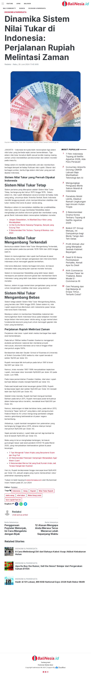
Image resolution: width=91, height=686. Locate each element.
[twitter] (25, 504)
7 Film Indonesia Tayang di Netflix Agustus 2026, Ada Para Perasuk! (75, 158)
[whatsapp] (21, 504)
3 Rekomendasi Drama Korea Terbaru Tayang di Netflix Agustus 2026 (75, 217)
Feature (10, 3)
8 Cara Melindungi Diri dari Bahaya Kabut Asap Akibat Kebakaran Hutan (50, 553)
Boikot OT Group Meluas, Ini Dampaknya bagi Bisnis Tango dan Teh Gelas (74, 233)
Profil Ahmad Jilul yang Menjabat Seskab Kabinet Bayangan (75, 248)
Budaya (22, 8)
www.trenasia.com (34, 480)
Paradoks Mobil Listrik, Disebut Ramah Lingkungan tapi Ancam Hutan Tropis (76, 201)
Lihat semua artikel (20, 515)
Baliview (27, 3)
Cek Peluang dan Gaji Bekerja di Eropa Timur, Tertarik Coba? (75, 290)
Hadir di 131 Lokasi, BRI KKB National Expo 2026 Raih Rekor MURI (50, 582)
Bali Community (9, 8)
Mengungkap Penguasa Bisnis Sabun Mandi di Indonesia (74, 187)
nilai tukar (21, 495)
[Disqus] (45, 621)
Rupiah (33, 491)
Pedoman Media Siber (45, 665)
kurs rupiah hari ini (13, 500)
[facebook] (16, 504)
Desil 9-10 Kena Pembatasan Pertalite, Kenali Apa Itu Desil (74, 261)
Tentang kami (45, 662)
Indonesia (16, 491)
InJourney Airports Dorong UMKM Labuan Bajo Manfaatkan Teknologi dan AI (76, 172)
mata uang (10, 495)
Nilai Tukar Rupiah (46, 491)
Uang (25, 491)
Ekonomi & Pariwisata (37, 8)
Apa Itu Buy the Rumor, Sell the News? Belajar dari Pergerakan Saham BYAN (48, 567)
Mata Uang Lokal (34, 495)
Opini (18, 3)
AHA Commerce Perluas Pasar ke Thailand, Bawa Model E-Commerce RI (74, 275)
